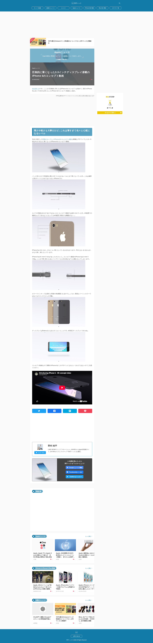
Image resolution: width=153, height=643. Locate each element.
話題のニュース (50, 8)
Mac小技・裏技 (102, 8)
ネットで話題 (37, 8)
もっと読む (88, 536)
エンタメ (63, 8)
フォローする (41, 452)
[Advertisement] (76, 25)
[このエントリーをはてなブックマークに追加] (70, 411)
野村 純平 (52, 445)
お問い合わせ (76, 636)
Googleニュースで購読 (75, 467)
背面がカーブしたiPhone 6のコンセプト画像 (57, 139)
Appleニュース (76, 8)
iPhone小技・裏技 (89, 8)
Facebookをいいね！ (75, 472)
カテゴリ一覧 (115, 8)
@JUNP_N (35, 89)
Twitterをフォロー (76, 477)
